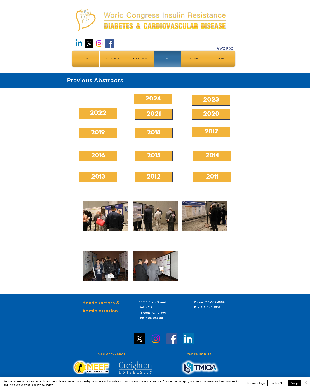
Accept (294, 383)
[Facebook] (109, 43)
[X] (89, 43)
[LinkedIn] (188, 338)
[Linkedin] (79, 43)
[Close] (306, 383)
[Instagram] (99, 43)
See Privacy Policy (42, 384)
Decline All (276, 383)
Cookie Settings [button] (256, 383)
